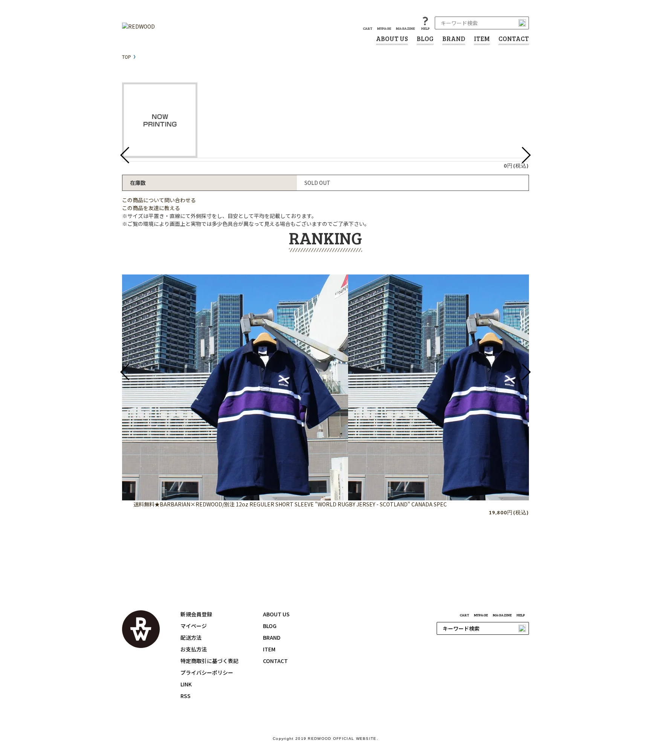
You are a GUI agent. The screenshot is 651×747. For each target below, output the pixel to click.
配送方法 (191, 637)
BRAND (453, 38)
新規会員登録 (196, 614)
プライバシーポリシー (206, 672)
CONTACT (513, 38)
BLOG (425, 38)
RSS (185, 696)
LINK (186, 684)
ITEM (482, 38)
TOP (126, 56)
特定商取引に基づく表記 (209, 661)
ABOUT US (392, 38)
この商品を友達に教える (151, 208)
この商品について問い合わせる (159, 200)
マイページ (193, 626)
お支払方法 (193, 649)
